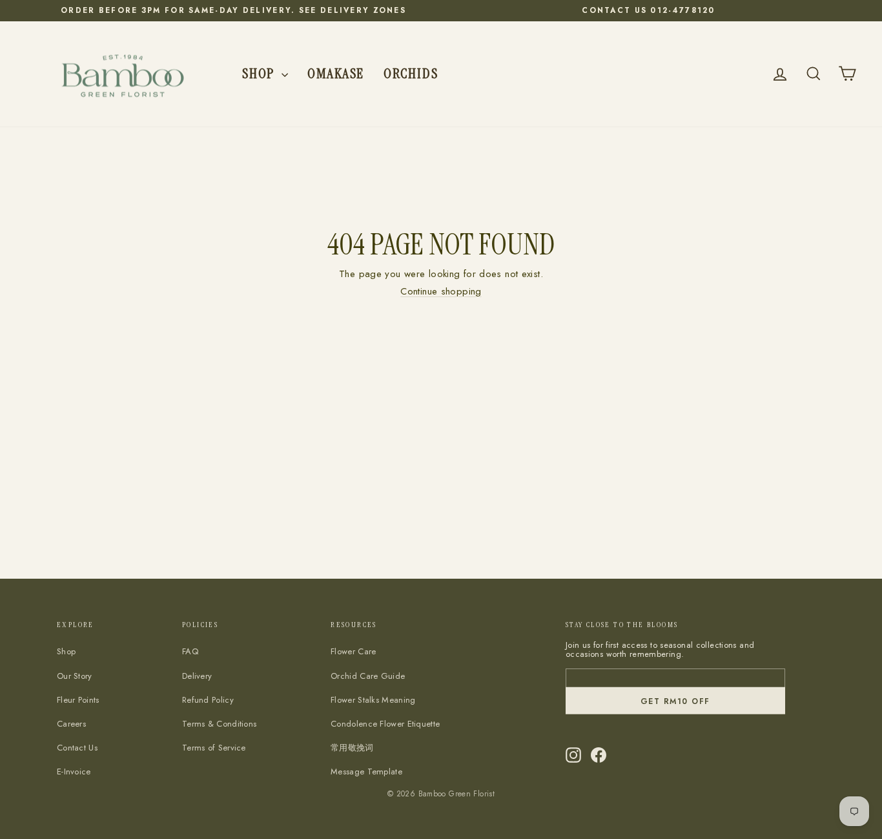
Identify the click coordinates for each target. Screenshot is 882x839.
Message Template (366, 771)
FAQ (190, 651)
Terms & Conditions (219, 724)
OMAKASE (335, 73)
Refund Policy (208, 700)
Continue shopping (440, 291)
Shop (260, 73)
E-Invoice (74, 771)
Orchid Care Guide (368, 676)
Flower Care (353, 651)
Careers (71, 724)
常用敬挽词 (352, 747)
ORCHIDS (411, 73)
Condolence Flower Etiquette (385, 724)
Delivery (197, 676)
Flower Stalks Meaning (373, 700)
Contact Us (77, 747)
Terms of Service (214, 747)
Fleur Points (78, 700)
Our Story (74, 676)
